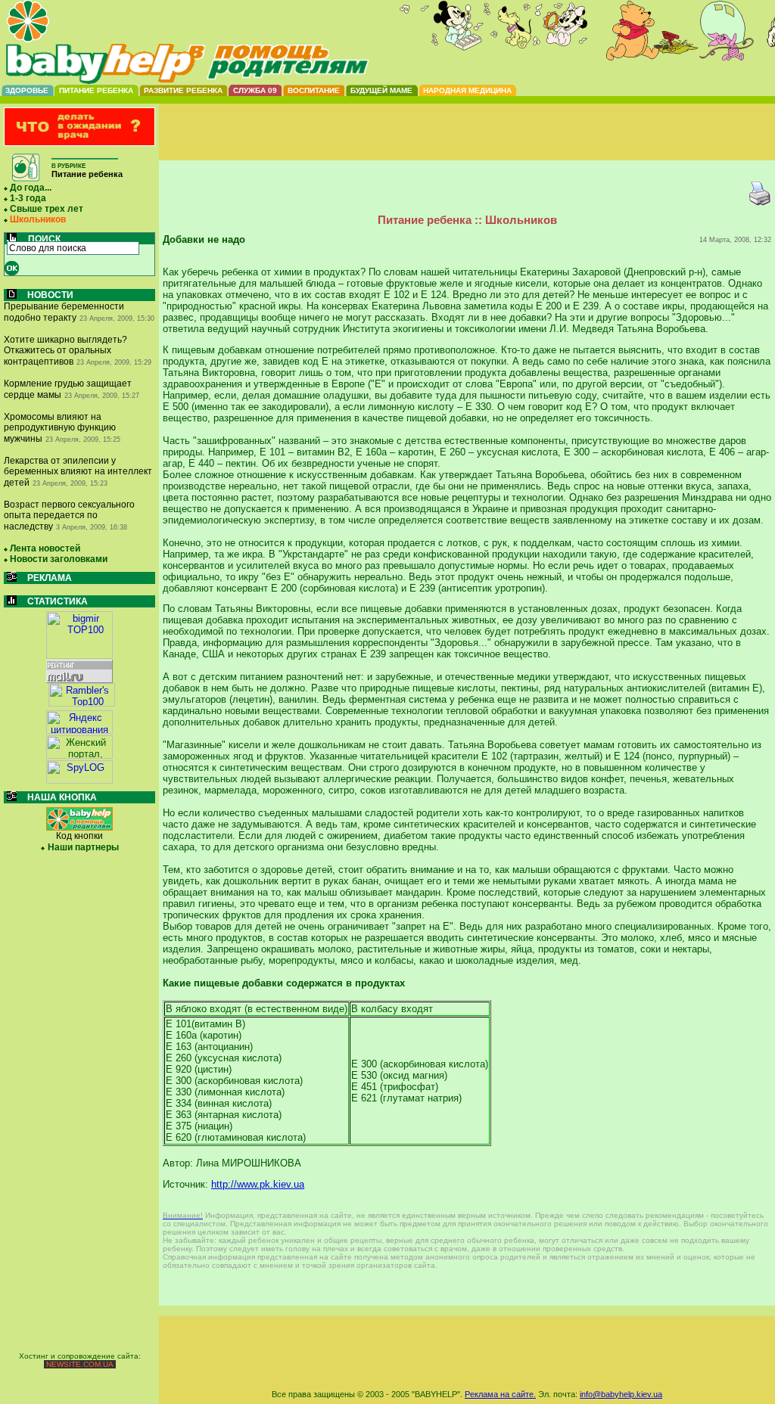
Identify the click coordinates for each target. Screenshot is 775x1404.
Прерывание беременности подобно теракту (64, 312)
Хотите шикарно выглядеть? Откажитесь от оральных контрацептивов (65, 350)
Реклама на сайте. (500, 1394)
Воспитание (314, 90)
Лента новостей (45, 548)
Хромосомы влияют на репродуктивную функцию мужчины (60, 428)
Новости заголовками (58, 559)
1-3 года (28, 198)
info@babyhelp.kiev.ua (621, 1394)
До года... (30, 187)
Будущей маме (381, 90)
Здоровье (26, 90)
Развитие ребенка (183, 90)
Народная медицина (467, 90)
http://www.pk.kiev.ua (257, 1184)
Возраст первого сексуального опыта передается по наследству (69, 515)
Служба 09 (255, 90)
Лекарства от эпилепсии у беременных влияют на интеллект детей (78, 471)
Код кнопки (79, 836)
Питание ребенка (96, 90)
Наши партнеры (83, 847)
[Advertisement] (466, 144)
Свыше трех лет (46, 208)
